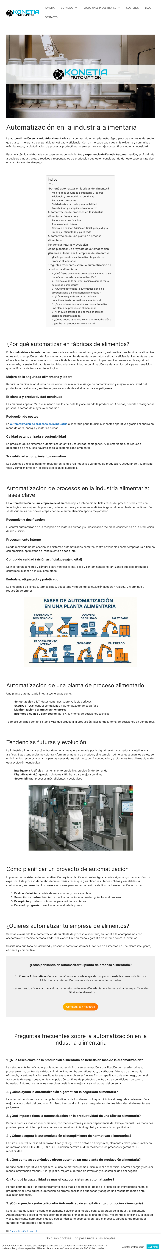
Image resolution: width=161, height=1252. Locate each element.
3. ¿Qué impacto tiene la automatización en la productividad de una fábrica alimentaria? (78, 290)
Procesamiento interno (65, 224)
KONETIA (49, 7)
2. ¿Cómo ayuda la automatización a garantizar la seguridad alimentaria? (80, 283)
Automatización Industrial (23, 1231)
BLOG (148, 7)
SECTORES (132, 7)
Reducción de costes (64, 200)
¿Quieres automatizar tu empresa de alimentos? (78, 253)
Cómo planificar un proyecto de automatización (78, 248)
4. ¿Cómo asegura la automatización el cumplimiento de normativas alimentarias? (76, 298)
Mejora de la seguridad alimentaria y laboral (77, 192)
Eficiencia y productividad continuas (73, 196)
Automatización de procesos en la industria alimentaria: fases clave (75, 214)
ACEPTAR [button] (153, 1247)
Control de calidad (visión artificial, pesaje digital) (80, 228)
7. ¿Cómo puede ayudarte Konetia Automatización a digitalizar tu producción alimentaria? (81, 321)
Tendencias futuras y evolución (68, 244)
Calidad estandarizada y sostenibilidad (74, 204)
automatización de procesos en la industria (38, 424)
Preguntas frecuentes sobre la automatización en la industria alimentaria (79, 267)
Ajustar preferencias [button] (133, 1247)
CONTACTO (51, 17)
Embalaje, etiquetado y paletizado (71, 232)
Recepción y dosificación (66, 220)
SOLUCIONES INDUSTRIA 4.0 (99, 7)
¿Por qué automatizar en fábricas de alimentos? (78, 188)
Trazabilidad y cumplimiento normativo (74, 208)
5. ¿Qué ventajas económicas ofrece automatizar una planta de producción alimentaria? (80, 306)
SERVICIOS (67, 7)
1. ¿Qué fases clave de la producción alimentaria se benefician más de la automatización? (81, 275)
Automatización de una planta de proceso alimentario (74, 238)
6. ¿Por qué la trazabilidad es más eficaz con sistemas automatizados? (77, 313)
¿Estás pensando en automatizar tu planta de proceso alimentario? (78, 259)
